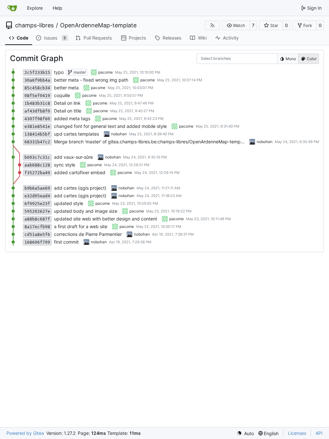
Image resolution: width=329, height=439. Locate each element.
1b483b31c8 (37, 103)
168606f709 (37, 242)
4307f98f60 (37, 118)
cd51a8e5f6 (37, 234)
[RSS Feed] (212, 25)
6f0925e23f (37, 203)
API (319, 433)
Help (57, 8)
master (79, 72)
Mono (291, 58)
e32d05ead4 (37, 195)
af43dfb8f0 (37, 111)
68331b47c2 (37, 141)
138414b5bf (37, 134)
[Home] (12, 8)
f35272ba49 (37, 172)
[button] (236, 25)
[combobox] (205, 58)
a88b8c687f (37, 219)
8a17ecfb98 (37, 226)
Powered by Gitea (25, 433)
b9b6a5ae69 (37, 188)
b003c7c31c (37, 157)
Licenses (297, 433)
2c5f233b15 (37, 72)
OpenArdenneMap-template (98, 25)
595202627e (37, 211)
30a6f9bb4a (37, 80)
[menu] (245, 433)
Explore (35, 8)
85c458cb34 (37, 87)
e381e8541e (37, 126)
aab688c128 (37, 165)
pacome (105, 72)
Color (311, 58)
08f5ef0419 (37, 95)
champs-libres (34, 25)
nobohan (119, 133)
